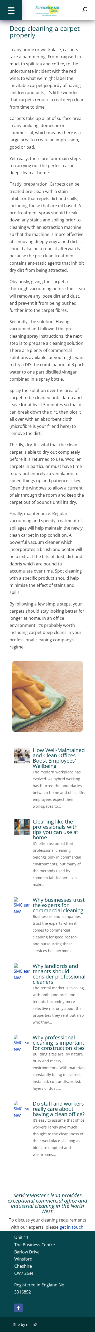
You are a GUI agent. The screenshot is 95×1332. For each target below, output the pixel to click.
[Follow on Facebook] (18, 1308)
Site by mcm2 (25, 1324)
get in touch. (71, 1227)
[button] (11, 10)
